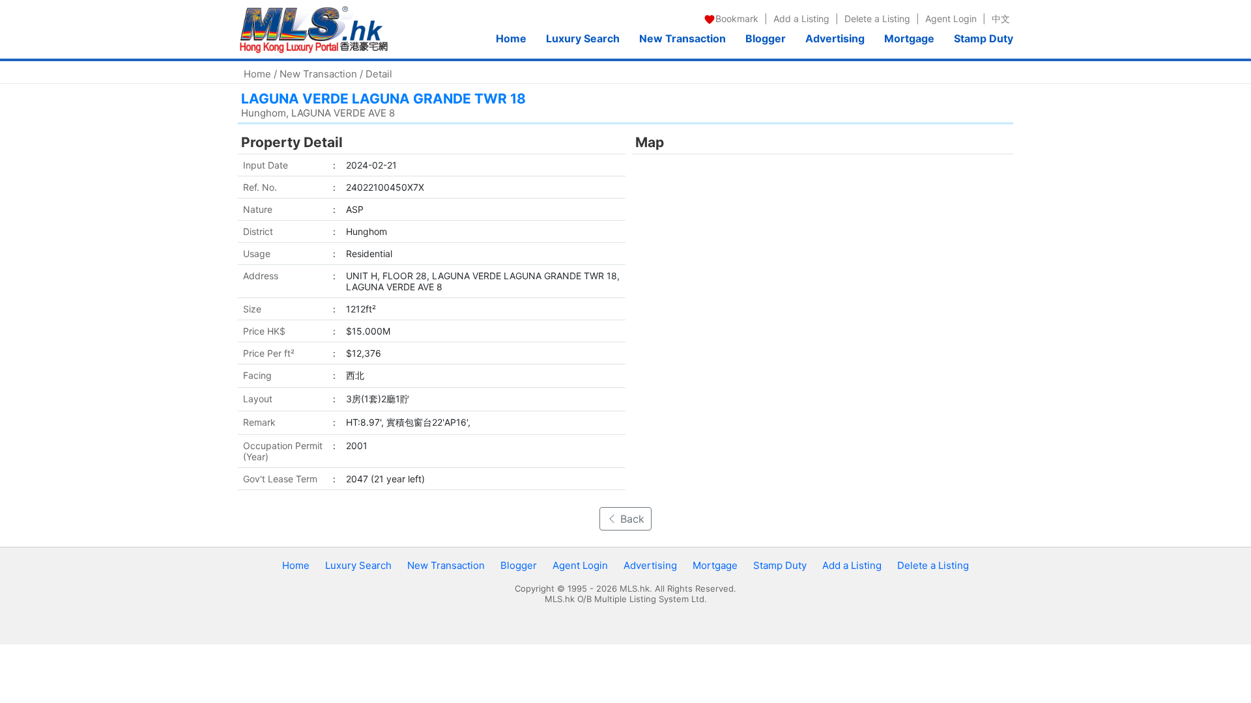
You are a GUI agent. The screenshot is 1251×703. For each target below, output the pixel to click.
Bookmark (736, 18)
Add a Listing (801, 18)
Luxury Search (583, 38)
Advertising (835, 38)
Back (630, 518)
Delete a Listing (877, 18)
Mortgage (909, 38)
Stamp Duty (983, 38)
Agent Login (951, 18)
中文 (1001, 18)
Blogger (765, 38)
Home (511, 38)
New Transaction (682, 38)
